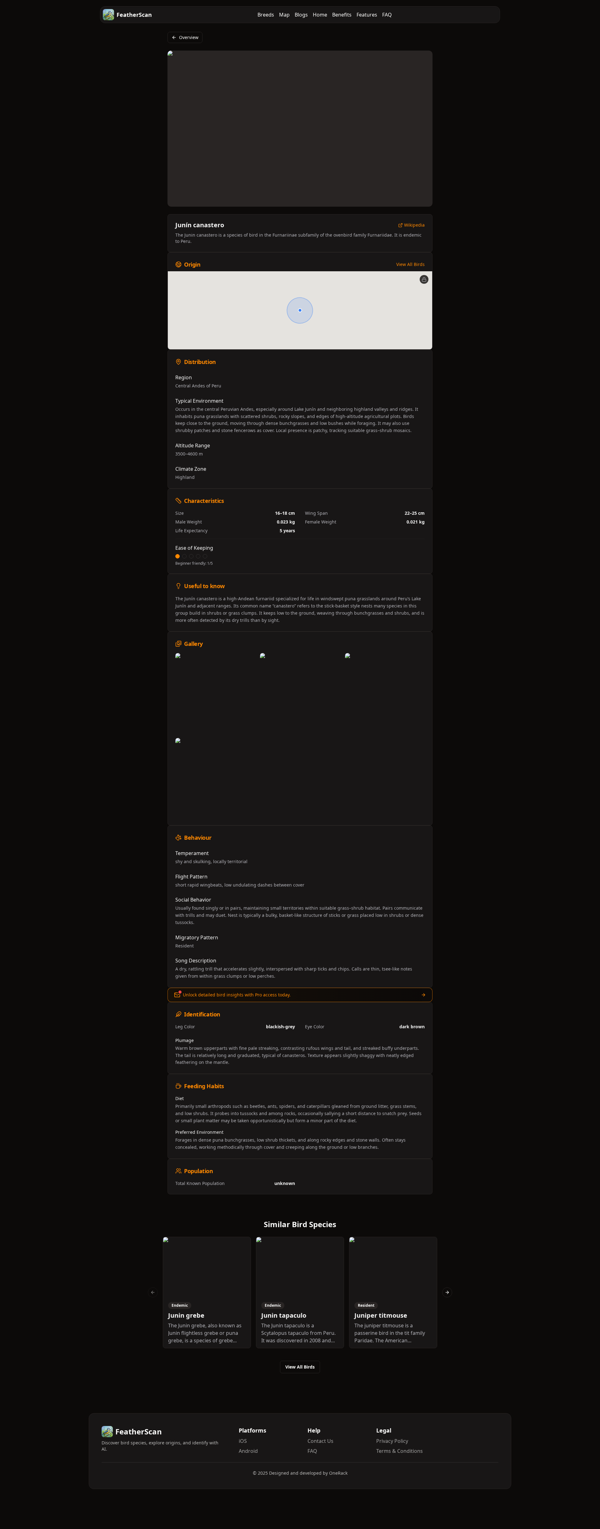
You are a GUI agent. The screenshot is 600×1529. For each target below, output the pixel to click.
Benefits (342, 14)
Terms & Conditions (399, 1451)
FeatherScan (134, 14)
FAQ (387, 14)
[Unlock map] (424, 279)
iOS (243, 1441)
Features (367, 14)
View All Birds (410, 264)
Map (284, 14)
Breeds (266, 14)
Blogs (301, 14)
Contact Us (320, 1441)
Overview (188, 37)
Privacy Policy (392, 1441)
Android (248, 1451)
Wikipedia (414, 225)
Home (320, 14)
